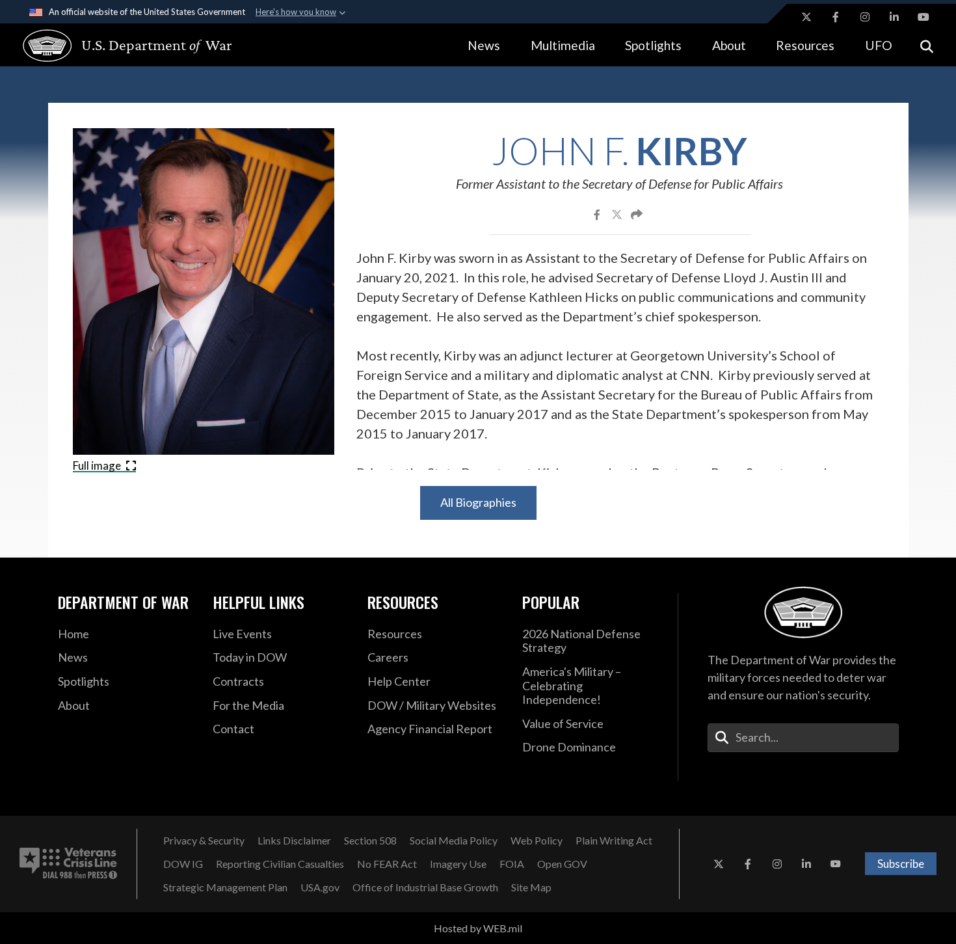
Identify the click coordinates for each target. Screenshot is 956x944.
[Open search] (926, 45)
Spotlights (653, 45)
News (484, 45)
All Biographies (478, 502)
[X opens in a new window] (806, 17)
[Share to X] (617, 214)
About (729, 45)
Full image (98, 465)
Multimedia (563, 45)
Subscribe (900, 863)
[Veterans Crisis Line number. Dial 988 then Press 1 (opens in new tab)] (68, 864)
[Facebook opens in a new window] (835, 17)
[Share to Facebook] (598, 214)
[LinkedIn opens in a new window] (894, 17)
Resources (805, 45)
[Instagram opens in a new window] (865, 17)
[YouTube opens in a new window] (923, 17)
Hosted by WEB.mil (478, 928)
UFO (878, 45)
